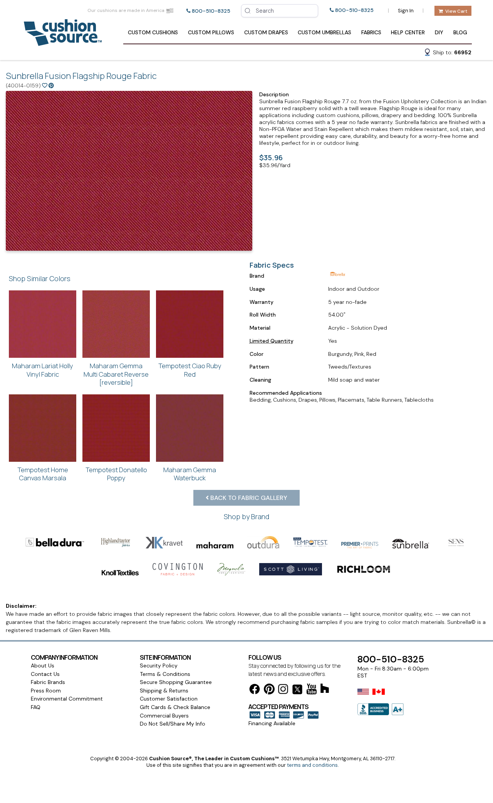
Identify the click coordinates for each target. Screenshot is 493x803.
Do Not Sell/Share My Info (172, 723)
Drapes (266, 32)
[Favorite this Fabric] (44, 85)
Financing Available (271, 723)
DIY (439, 32)
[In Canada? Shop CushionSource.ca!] (378, 696)
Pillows (211, 32)
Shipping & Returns (164, 690)
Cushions (153, 32)
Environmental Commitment (67, 698)
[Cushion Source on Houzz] (324, 690)
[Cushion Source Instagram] (283, 690)
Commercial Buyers (164, 715)
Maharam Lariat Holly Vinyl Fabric (42, 370)
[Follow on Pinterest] (269, 690)
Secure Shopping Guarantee (176, 682)
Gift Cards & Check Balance (175, 707)
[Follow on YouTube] (311, 690)
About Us (42, 665)
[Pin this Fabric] (51, 85)
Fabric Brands (48, 682)
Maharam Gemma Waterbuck (189, 474)
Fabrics (371, 32)
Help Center (408, 32)
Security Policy (159, 665)
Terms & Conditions (165, 674)
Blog (460, 32)
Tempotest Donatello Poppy (116, 474)
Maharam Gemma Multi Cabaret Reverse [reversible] (116, 374)
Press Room (46, 690)
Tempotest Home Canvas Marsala (42, 474)
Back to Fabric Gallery (248, 498)
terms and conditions (312, 765)
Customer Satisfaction (169, 698)
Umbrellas (324, 32)
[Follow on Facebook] (254, 690)
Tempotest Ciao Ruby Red (189, 370)
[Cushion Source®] (62, 42)
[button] (447, 54)
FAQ (35, 707)
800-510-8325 (211, 11)
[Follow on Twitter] (297, 691)
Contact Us (45, 674)
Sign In (406, 10)
